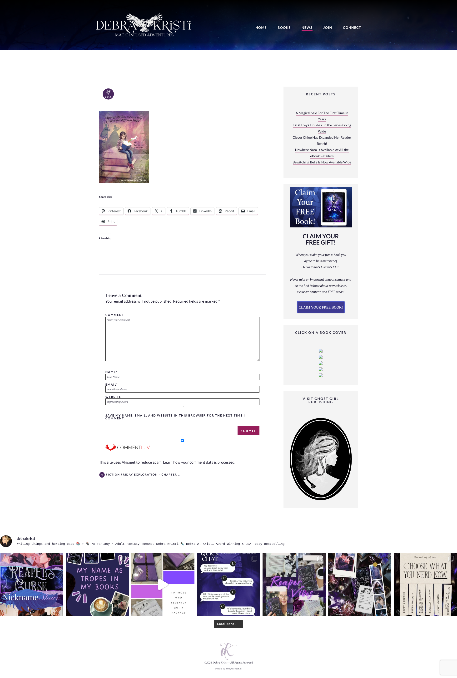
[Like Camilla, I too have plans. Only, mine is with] (228, 584)
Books (284, 28)
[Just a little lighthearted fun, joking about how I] (162, 584)
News (307, 28)
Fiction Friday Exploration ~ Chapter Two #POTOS (143, 474)
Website (113, 396)
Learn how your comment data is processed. (199, 462)
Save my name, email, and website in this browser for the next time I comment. (175, 417)
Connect (352, 28)
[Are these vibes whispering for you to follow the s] (294, 584)
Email (111, 384)
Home (261, 28)
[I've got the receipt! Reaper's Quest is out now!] (360, 584)
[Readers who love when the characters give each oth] (31, 584)
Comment (114, 314)
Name (111, 371)
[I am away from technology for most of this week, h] (425, 584)
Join (327, 28)
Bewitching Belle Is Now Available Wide (322, 162)
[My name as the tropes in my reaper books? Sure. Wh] (97, 584)
